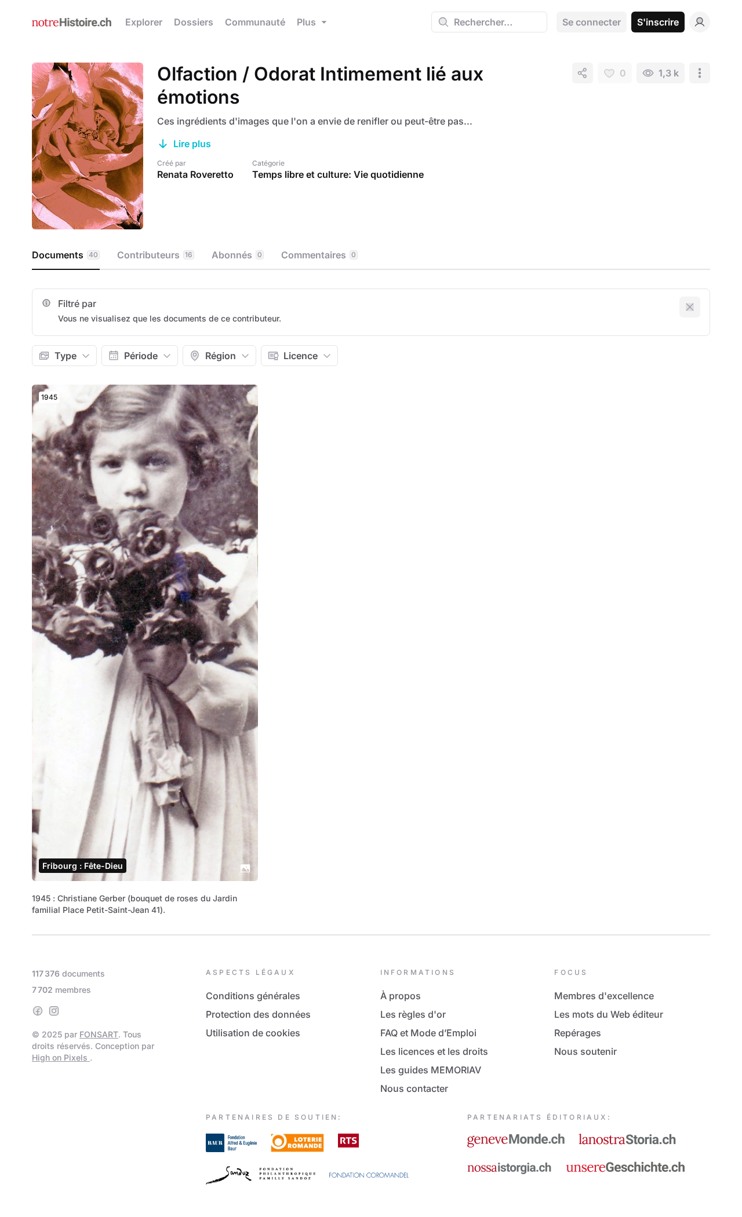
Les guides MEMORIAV (430, 1070)
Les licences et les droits (434, 1051)
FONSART (98, 1034)
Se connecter (591, 22)
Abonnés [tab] (237, 255)
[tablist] (371, 255)
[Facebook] (37, 1011)
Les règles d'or (413, 1014)
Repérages (577, 1033)
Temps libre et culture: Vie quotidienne (338, 174)
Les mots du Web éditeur (608, 1014)
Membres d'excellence (604, 996)
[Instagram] (54, 1011)
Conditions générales (253, 996)
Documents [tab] (65, 255)
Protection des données (258, 1014)
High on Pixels (61, 1057)
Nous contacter (414, 1088)
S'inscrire (658, 22)
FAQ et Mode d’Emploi (428, 1033)
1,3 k (669, 73)
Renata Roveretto (195, 174)
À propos (400, 996)
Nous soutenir (585, 1051)
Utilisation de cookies (253, 1033)
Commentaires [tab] (318, 255)
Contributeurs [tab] (154, 255)
